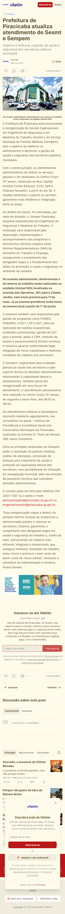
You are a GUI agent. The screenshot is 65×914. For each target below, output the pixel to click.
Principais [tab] (10, 752)
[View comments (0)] (14, 70)
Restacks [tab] (27, 710)
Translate (10, 14)
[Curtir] (6, 70)
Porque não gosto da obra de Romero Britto (22, 792)
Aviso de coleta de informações (43, 659)
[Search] (59, 752)
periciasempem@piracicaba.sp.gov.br (28, 500)
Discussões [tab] (43, 752)
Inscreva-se (45, 4)
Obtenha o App (49, 898)
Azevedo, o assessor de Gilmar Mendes (24, 764)
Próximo (52, 687)
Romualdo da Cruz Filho (25, 778)
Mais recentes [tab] (26, 752)
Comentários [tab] (12, 710)
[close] (55, 802)
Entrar (58, 4)
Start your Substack (21, 898)
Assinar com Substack (34, 857)
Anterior (13, 687)
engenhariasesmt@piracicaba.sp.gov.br (29, 504)
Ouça (58, 61)
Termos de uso (16, 868)
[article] (32, 772)
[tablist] (18, 711)
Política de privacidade (33, 662)
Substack (18, 906)
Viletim (14, 60)
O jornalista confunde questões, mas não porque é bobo (24, 772)
